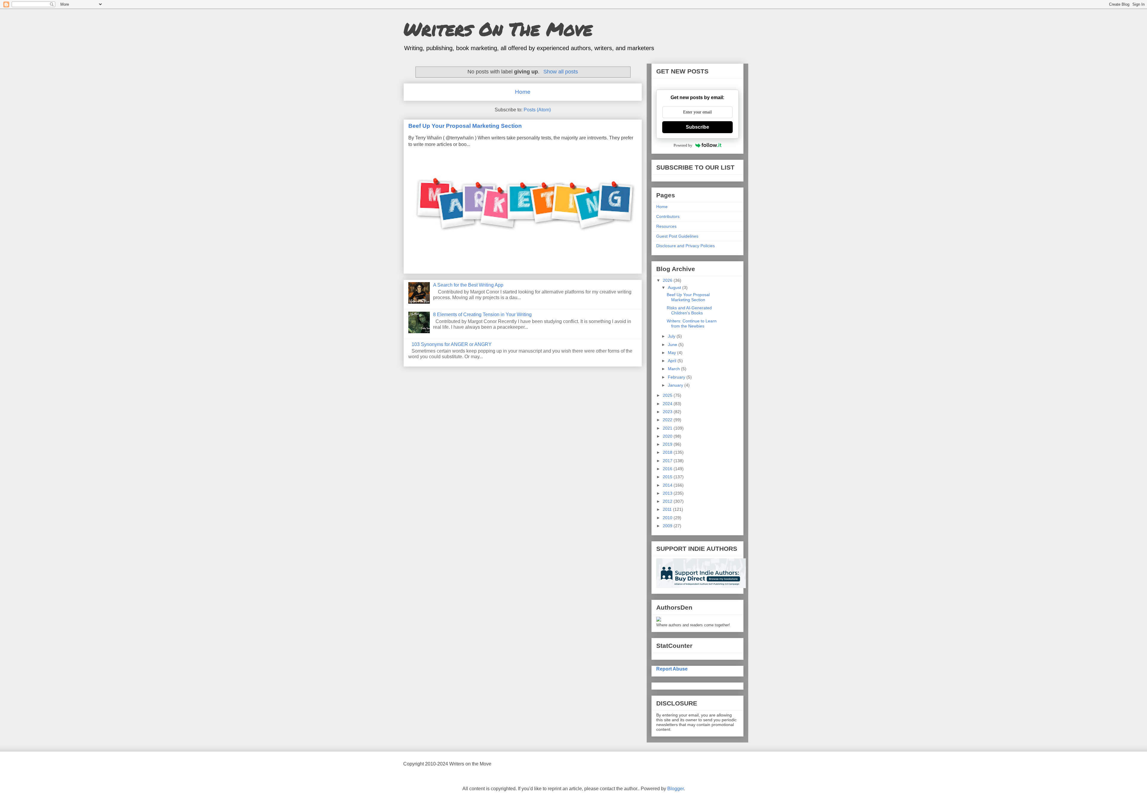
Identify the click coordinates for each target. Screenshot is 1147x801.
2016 (668, 468)
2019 (668, 444)
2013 (668, 493)
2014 (668, 485)
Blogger (675, 788)
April (672, 360)
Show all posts (560, 72)
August (675, 287)
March (674, 368)
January (676, 385)
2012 (668, 501)
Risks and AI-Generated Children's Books (689, 310)
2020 (668, 436)
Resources (666, 226)
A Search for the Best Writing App (468, 285)
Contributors (668, 216)
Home (522, 92)
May (672, 352)
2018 (668, 452)
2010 (668, 517)
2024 (668, 403)
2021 (668, 428)
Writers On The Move (498, 28)
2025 (668, 395)
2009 (668, 525)
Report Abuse (672, 668)
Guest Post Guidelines (677, 236)
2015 (668, 476)
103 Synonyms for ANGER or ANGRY (452, 344)
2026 (668, 280)
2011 (668, 509)
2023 (668, 411)
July (672, 336)
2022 (668, 419)
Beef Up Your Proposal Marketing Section (465, 126)
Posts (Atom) (537, 109)
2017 (668, 460)
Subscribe (697, 127)
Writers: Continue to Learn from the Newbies (692, 323)
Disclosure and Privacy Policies (685, 245)
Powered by (683, 145)
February (677, 377)
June (673, 344)
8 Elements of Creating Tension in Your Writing (482, 314)
